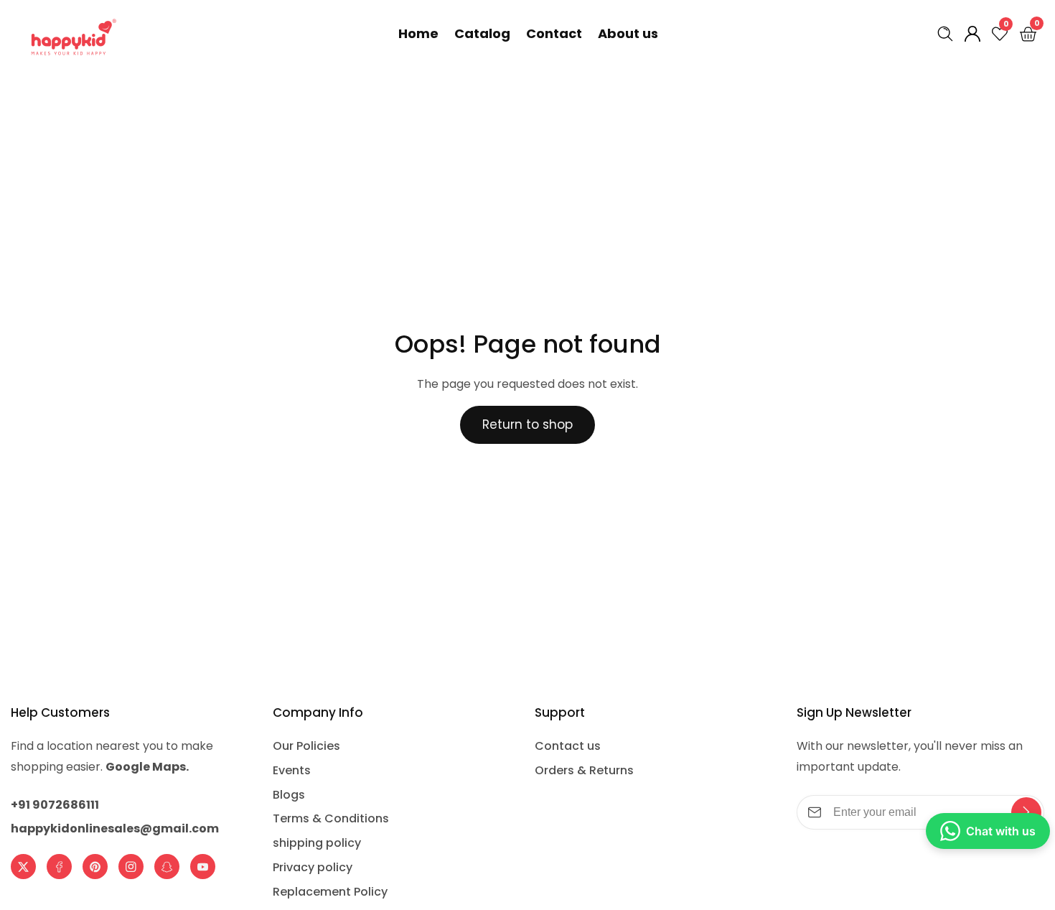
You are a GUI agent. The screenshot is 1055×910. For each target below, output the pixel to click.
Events (292, 770)
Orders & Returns (584, 770)
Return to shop (527, 424)
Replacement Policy (330, 891)
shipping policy (317, 843)
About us (628, 33)
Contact (554, 33)
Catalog (482, 33)
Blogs (289, 794)
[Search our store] (948, 33)
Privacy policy (312, 867)
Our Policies (306, 746)
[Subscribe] (1026, 812)
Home (418, 33)
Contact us (568, 746)
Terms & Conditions (331, 818)
